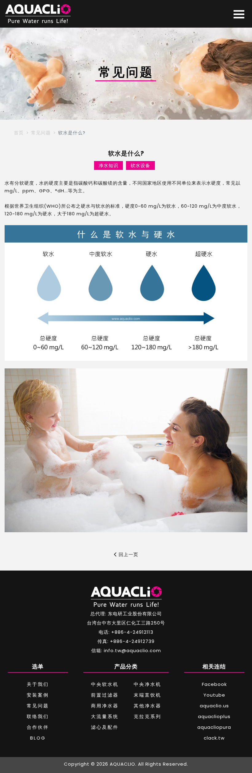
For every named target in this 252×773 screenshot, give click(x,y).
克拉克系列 (147, 716)
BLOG (38, 738)
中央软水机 (105, 684)
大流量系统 (105, 716)
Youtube (214, 695)
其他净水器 (147, 705)
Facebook (214, 684)
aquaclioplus (214, 716)
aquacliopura (214, 727)
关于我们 (38, 684)
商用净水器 (105, 705)
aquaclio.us (214, 705)
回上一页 (127, 554)
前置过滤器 (105, 695)
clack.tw (214, 738)
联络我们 (38, 716)
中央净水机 (147, 684)
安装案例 (38, 695)
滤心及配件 (105, 727)
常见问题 (41, 132)
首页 (19, 132)
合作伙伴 (38, 727)
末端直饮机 (147, 695)
